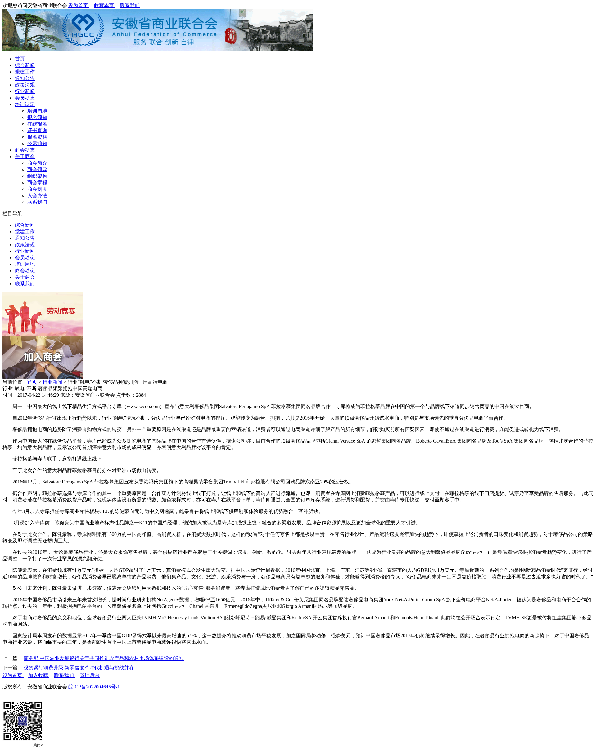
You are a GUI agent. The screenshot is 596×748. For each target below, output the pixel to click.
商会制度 (37, 189)
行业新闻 (25, 91)
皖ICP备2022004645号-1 (94, 686)
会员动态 (25, 97)
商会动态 (25, 150)
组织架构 (37, 176)
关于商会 (25, 156)
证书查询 (37, 130)
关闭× (38, 745)
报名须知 (37, 117)
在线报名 (37, 124)
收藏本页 (104, 5)
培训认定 (25, 104)
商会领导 (37, 169)
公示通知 (37, 143)
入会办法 (37, 195)
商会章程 (37, 182)
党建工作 (25, 71)
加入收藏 (38, 675)
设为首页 (78, 5)
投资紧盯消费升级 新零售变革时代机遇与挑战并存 (79, 667)
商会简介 (37, 163)
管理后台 (90, 675)
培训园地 (37, 111)
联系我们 (130, 5)
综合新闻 (25, 65)
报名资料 (37, 137)
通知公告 (25, 78)
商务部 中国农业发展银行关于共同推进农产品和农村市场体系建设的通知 (104, 658)
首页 (20, 58)
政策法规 (25, 84)
